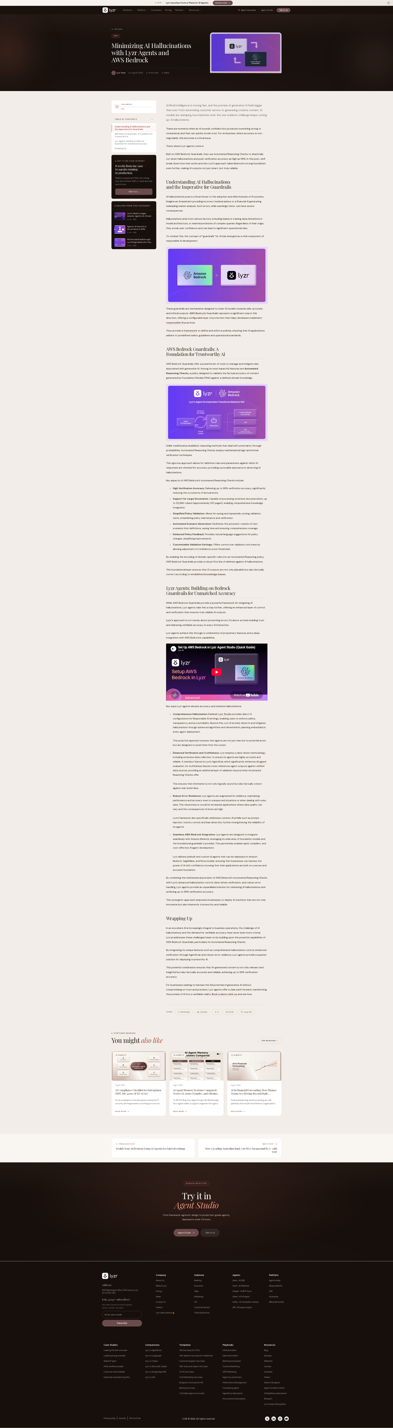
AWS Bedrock (197, 313)
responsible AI (175, 322)
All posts (118, 29)
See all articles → (270, 1040)
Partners (179, 10)
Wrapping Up (120, 148)
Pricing (168, 10)
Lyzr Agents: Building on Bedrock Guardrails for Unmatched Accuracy (131, 142)
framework (190, 330)
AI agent (261, 761)
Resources (194, 10)
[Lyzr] (109, 10)
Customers (156, 10)
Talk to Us (283, 10)
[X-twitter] (267, 1418)
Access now (224, 3)
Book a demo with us (225, 994)
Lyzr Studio (225, 714)
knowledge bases (215, 574)
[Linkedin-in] (273, 1418)
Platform (141, 10)
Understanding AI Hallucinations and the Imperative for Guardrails (132, 128)
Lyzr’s (169, 620)
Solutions (127, 10)
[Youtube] (286, 1418)
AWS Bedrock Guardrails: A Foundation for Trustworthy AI (134, 135)
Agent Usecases (248, 10)
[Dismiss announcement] (389, 3)
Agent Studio (267, 10)
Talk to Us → (133, 191)
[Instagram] (280, 1418)
